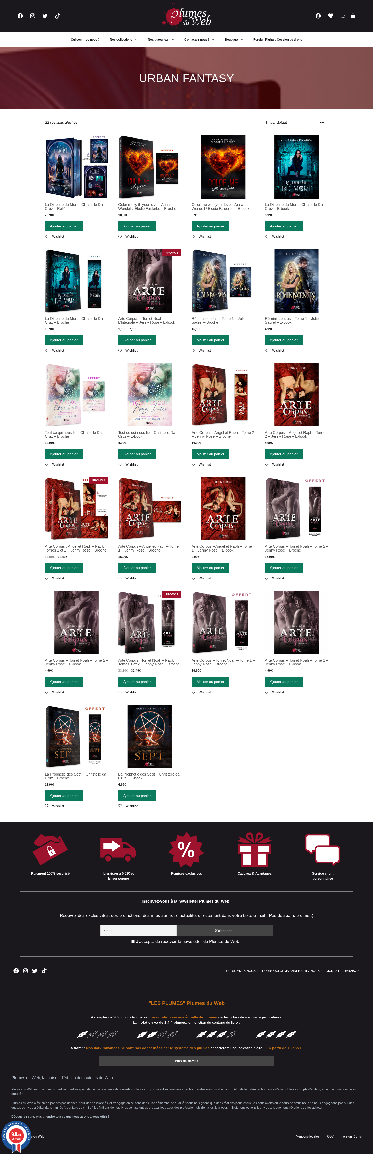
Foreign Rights (351, 1136)
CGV (330, 1136)
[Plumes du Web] (186, 16)
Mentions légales (307, 1136)
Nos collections (121, 39)
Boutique (231, 39)
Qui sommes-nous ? (85, 39)
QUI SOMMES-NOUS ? (242, 971)
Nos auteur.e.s (158, 39)
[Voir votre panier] (353, 16)
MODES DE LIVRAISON (343, 971)
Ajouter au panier (64, 226)
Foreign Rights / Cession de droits (277, 39)
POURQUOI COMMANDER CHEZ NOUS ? (292, 971)
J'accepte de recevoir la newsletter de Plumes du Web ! (188, 941)
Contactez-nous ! (196, 39)
